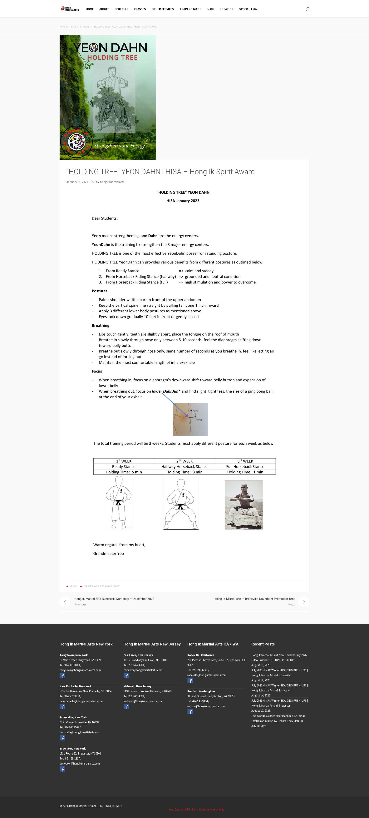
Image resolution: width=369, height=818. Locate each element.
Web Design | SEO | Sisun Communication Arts (196, 809)
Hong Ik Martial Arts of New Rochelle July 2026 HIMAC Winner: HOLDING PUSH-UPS (279, 657)
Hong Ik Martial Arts (71, 26)
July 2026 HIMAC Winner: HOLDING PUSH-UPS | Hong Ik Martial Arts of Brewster (279, 703)
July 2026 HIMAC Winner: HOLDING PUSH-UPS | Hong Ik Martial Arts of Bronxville (279, 672)
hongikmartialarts (112, 182)
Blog (87, 26)
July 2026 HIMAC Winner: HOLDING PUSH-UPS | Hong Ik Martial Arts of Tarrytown (279, 688)
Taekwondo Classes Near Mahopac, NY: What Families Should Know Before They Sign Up (278, 718)
